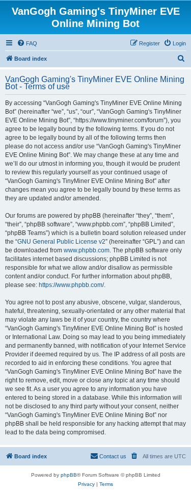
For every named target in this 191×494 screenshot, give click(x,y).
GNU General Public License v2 (61, 241)
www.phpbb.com (87, 250)
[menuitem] (27, 43)
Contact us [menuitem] (112, 456)
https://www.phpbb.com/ (71, 285)
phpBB (69, 475)
